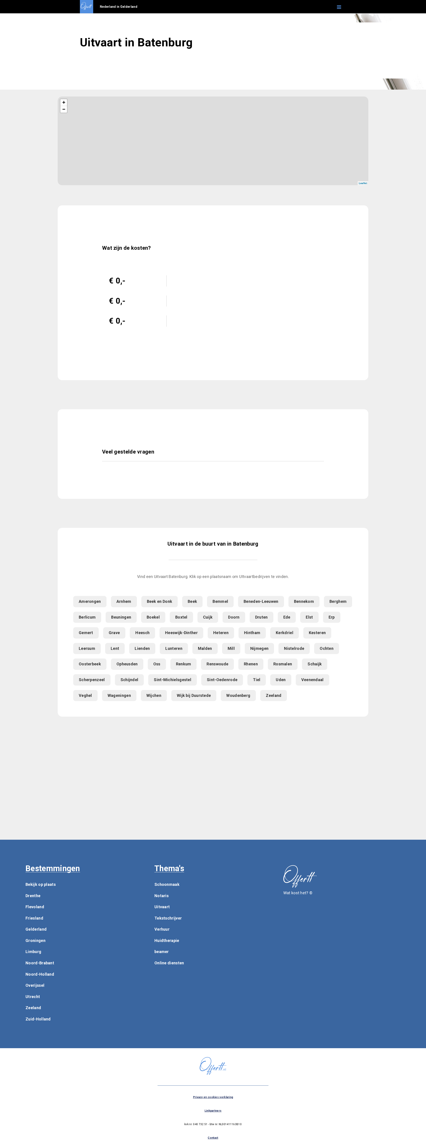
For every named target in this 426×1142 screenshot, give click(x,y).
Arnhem (123, 601)
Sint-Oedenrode (222, 679)
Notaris (161, 895)
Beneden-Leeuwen (261, 601)
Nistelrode (294, 648)
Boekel (153, 617)
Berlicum (87, 617)
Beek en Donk (159, 601)
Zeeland (273, 695)
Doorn (234, 617)
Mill (231, 648)
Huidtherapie (166, 940)
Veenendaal (312, 679)
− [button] (63, 109)
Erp (332, 617)
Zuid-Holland (38, 1019)
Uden (281, 679)
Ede (286, 617)
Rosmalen (282, 664)
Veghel (85, 695)
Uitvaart (162, 906)
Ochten (326, 648)
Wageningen (119, 695)
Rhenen (251, 664)
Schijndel (129, 679)
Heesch (142, 632)
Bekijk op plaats (41, 884)
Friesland (34, 918)
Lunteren (173, 648)
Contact (213, 1137)
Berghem (338, 601)
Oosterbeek (90, 664)
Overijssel (35, 985)
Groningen (35, 940)
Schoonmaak (166, 884)
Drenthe (33, 895)
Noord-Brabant (40, 963)
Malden (205, 648)
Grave (114, 632)
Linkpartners (213, 1110)
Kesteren (317, 632)
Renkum (183, 664)
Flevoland (35, 906)
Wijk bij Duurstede (194, 695)
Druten (261, 617)
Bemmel (220, 601)
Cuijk (208, 617)
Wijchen (153, 695)
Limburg (33, 951)
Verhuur (162, 929)
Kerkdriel (284, 632)
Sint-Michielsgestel (172, 679)
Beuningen (121, 617)
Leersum (87, 648)
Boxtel (181, 617)
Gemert (86, 632)
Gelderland (36, 929)
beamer (161, 951)
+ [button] (63, 102)
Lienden (142, 648)
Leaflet (363, 183)
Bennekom (304, 601)
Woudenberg (238, 695)
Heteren (221, 632)
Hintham (252, 632)
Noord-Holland (40, 974)
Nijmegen (259, 648)
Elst (309, 617)
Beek (192, 601)
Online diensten (169, 963)
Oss (156, 664)
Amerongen (90, 601)
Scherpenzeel (92, 679)
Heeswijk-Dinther (181, 632)
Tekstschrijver (168, 918)
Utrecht (33, 996)
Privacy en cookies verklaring (213, 1097)
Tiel (256, 679)
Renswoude (217, 664)
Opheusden (127, 664)
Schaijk (315, 664)
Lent (115, 648)
